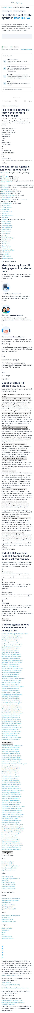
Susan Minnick (6, 223)
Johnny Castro (6, 205)
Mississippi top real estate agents (11, 796)
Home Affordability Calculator (10, 866)
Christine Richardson (8, 195)
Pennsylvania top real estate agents (12, 825)
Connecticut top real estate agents (12, 760)
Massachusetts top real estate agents (13, 790)
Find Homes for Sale (8, 864)
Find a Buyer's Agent (8, 862)
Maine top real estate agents (10, 786)
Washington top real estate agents (12, 695)
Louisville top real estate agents (11, 711)
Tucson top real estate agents (10, 699)
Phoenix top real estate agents (11, 648)
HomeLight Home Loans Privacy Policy (13, 1002)
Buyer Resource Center (8, 870)
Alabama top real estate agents (11, 747)
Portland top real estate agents (11, 674)
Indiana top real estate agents (10, 776)
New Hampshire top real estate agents (13, 806)
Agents (22, 394)
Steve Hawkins (6, 232)
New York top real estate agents (11, 636)
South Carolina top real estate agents (13, 829)
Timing (18, 394)
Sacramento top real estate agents (12, 701)
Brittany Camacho (6, 181)
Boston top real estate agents (10, 705)
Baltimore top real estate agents (11, 707)
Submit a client (6, 903)
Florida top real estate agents (10, 766)
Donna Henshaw (7, 211)
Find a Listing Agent (7, 876)
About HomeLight (7, 928)
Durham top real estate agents (11, 739)
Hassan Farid (6, 248)
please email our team (8, 975)
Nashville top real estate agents (11, 658)
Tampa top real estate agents (10, 688)
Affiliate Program (7, 936)
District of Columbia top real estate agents (14, 764)
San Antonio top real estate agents (12, 644)
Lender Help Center (7, 919)
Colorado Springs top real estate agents (13, 678)
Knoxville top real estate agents (11, 733)
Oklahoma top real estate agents (11, 821)
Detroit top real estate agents (10, 729)
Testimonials (5, 930)
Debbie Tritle (5, 177)
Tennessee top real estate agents (11, 833)
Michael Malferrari (7, 215)
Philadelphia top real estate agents (12, 660)
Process (4, 396)
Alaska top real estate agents (10, 749)
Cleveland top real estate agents (11, 719)
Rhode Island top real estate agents (12, 827)
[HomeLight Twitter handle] (2, 946)
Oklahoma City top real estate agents (13, 686)
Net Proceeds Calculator (9, 885)
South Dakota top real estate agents (12, 831)
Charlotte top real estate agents (11, 654)
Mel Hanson (4, 179)
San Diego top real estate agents (11, 646)
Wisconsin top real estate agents (11, 847)
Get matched (5, 618)
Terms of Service (6, 983)
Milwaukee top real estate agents (11, 709)
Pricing (13, 394)
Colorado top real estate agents (11, 758)
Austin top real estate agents (10, 652)
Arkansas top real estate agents (11, 753)
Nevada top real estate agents (10, 804)
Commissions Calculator (9, 889)
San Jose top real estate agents (11, 715)
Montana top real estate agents (11, 800)
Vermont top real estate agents (11, 839)
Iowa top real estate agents (10, 778)
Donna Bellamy (6, 246)
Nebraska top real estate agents (11, 802)
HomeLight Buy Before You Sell (11, 878)
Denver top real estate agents (10, 664)
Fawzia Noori (6, 234)
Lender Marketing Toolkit (9, 921)
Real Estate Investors (8, 938)
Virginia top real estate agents (10, 841)
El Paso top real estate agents (10, 697)
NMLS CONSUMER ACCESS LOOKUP (12, 1000)
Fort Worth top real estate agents (12, 680)
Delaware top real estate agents (11, 762)
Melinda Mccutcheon (8, 250)
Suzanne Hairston (7, 258)
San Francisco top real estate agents (12, 668)
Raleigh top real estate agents (10, 690)
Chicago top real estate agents (11, 640)
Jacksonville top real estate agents (12, 662)
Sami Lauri (5, 236)
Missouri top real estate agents (11, 798)
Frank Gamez (6, 197)
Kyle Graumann (6, 193)
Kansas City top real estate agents (12, 703)
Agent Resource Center (8, 905)
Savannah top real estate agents (11, 737)
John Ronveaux (6, 230)
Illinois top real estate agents (10, 774)
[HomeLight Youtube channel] (2, 953)
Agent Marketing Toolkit (9, 909)
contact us (20, 975)
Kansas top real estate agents (10, 780)
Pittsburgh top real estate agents (11, 731)
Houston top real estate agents (11, 642)
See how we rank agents (26, 49)
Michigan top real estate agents (11, 792)
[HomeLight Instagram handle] (2, 951)
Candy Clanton (6, 221)
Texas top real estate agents (10, 835)
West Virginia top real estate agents (12, 845)
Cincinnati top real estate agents (11, 721)
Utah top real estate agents (10, 837)
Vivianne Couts (6, 199)
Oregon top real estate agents (10, 823)
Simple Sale (5, 881)
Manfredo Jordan (7, 226)
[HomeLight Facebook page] (2, 949)
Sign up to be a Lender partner (11, 915)
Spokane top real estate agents (11, 725)
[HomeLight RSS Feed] (2, 958)
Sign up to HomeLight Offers (10, 901)
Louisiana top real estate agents (11, 784)
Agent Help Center (7, 907)
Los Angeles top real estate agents (12, 638)
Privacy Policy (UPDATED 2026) (11, 985)
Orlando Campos (7, 207)
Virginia (10, 7)
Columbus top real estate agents (11, 672)
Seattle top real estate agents (10, 676)
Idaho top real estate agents (10, 772)
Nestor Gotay (5, 173)
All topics (4, 394)
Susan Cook (5, 209)
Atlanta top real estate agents (10, 666)
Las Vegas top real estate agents (11, 656)
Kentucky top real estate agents (11, 782)
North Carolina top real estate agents (13, 814)
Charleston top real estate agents (12, 723)
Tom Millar (5, 219)
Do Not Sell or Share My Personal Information (15, 988)
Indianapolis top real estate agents (12, 670)
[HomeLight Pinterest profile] (2, 956)
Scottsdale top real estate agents (11, 682)
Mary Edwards (6, 240)
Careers (4, 932)
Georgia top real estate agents (11, 768)
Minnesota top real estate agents (11, 794)
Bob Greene (5, 217)
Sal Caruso (5, 213)
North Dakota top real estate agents (12, 816)
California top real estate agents (11, 756)
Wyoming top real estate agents (11, 849)
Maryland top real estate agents (11, 788)
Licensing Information (8, 1004)
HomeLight (4, 7)
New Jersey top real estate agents (11, 808)
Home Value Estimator (8, 883)
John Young (4, 187)
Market (9, 394)
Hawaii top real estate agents (10, 770)
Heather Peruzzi (7, 203)
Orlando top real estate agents (11, 693)
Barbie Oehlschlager (8, 238)
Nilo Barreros (6, 252)
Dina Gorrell (5, 244)
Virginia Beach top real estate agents (12, 713)
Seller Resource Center (8, 887)
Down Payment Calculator (9, 868)
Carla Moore (5, 242)
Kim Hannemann (7, 228)
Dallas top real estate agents (10, 650)
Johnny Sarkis (5, 185)
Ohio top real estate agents (10, 818)
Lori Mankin (5, 254)
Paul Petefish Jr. (6, 256)
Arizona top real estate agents (10, 752)
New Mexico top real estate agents (12, 810)
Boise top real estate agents (10, 735)
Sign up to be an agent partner (11, 899)
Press (3, 934)
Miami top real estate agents (10, 684)
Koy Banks (4, 189)
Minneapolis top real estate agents (12, 727)
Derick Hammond (6, 191)
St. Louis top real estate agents (11, 717)
